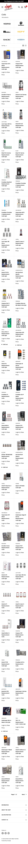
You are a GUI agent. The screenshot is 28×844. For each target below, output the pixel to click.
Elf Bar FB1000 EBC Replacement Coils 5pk (7, 456)
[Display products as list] (25, 45)
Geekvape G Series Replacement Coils (21, 693)
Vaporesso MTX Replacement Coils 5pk (20, 214)
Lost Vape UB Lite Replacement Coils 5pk (21, 576)
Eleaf (3, 151)
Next (23, 794)
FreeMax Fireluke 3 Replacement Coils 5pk (7, 214)
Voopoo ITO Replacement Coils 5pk (19, 427)
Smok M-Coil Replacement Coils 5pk (19, 125)
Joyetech (4, 689)
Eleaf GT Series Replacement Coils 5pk (20, 154)
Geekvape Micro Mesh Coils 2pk (6, 721)
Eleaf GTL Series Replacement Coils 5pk (6, 154)
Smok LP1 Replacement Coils (5, 605)
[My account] (22, 7)
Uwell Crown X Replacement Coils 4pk (20, 243)
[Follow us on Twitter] (6, 833)
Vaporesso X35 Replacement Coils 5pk (20, 334)
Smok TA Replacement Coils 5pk (5, 365)
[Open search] (19, 7)
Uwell (17, 239)
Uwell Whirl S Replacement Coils (5, 635)
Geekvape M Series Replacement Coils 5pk (19, 366)
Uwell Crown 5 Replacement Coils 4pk (20, 605)
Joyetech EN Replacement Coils (5, 693)
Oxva (3, 329)
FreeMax (4, 180)
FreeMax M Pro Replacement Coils (20, 664)
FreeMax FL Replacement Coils (5, 396)
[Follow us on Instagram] (8, 833)
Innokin (4, 92)
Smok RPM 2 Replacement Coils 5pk (19, 780)
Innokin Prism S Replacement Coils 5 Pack (6, 96)
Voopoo (18, 61)
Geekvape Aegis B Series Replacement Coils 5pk (21, 517)
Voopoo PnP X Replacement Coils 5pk (5, 305)
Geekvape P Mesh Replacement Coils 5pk (7, 751)
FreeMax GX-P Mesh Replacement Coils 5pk (20, 397)
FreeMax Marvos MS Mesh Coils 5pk (21, 304)
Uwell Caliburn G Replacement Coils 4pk (21, 751)
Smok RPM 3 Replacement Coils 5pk (5, 427)
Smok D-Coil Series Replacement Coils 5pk (21, 96)
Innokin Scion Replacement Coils (6, 547)
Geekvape (18, 361)
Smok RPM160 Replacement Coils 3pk (6, 780)
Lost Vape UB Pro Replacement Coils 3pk (6, 125)
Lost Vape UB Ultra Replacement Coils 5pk (5, 244)
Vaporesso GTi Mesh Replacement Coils (6, 517)
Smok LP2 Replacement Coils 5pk (5, 576)
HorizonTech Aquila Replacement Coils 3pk (19, 275)
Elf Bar (3, 452)
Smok (17, 92)
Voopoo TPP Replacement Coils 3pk (19, 635)
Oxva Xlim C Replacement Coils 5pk (5, 333)
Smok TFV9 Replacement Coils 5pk (5, 664)
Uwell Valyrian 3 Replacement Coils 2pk (6, 487)
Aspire (17, 483)
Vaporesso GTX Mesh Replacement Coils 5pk (6, 66)
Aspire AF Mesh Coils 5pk (20, 486)
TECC (17, 718)
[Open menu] (2, 7)
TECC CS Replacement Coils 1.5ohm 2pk (21, 722)
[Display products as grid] (23, 45)
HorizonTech (19, 270)
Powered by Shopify (6, 840)
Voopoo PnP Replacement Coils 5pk (19, 65)
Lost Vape (4, 121)
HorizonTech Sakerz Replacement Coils (19, 457)
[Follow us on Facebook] (3, 833)
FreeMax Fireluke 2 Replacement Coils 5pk (21, 185)
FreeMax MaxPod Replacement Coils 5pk (7, 184)
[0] (25, 7)
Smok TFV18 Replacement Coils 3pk (5, 274)
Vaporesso (4, 61)
